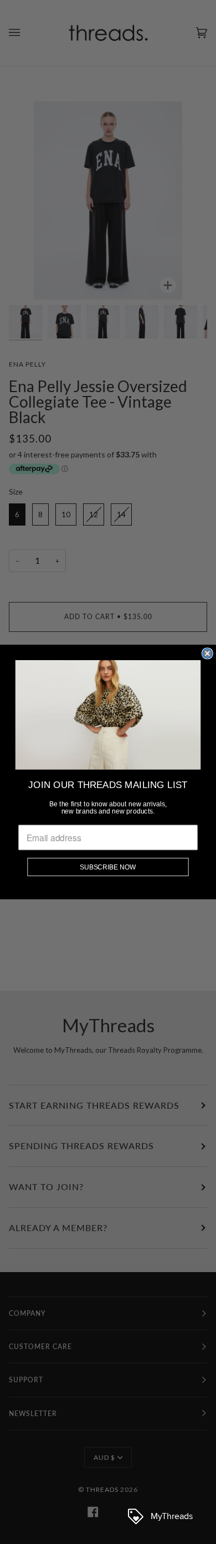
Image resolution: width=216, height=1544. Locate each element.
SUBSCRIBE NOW (108, 867)
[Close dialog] (207, 653)
